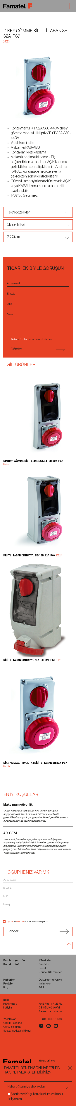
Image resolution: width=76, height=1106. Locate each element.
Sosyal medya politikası (17, 1031)
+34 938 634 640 (52, 1019)
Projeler (8, 983)
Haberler (9, 980)
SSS (41, 987)
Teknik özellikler (18, 212)
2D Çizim (13, 237)
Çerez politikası (12, 1027)
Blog (5, 987)
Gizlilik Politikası (12, 1023)
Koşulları (23, 339)
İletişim (7, 1007)
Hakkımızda (10, 1004)
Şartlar (14, 339)
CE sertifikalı (16, 224)
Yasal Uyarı (9, 1019)
